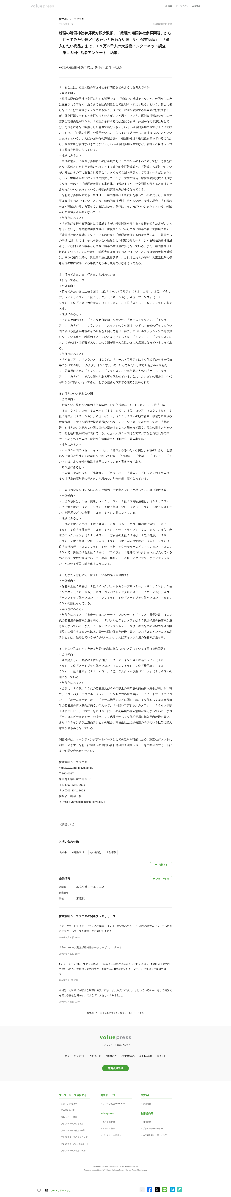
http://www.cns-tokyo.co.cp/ (76, 767)
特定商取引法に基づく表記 (155, 1135)
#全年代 (111, 852)
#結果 (63, 852)
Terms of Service (137, 1170)
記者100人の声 (67, 1110)
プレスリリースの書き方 (72, 1124)
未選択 (80, 898)
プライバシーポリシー (153, 1128)
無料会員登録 (115, 1068)
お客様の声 (111, 1056)
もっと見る (138, 1013)
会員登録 (196, 6)
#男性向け (78, 852)
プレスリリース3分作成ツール (75, 1144)
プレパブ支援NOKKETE (114, 1103)
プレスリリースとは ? (62, 1190)
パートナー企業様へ (112, 1135)
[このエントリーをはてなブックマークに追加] (172, 1192)
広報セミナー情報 (69, 1117)
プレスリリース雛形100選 (73, 1130)
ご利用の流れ (128, 1056)
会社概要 (147, 1103)
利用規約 (147, 1122)
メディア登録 (109, 1128)
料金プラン (79, 1056)
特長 (67, 1056)
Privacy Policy (124, 1170)
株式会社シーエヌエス (71, 19)
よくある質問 (145, 1056)
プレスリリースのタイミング (74, 1137)
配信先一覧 (95, 1056)
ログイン (184, 6)
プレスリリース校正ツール (73, 1150)
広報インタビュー (69, 1103)
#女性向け (96, 852)
